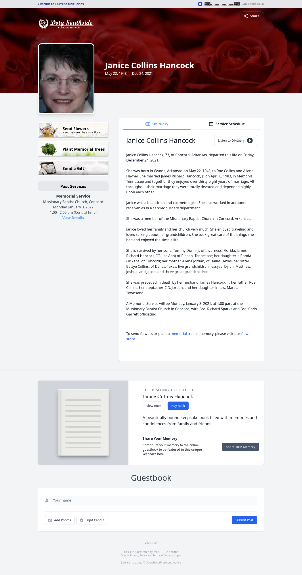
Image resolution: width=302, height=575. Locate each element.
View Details (73, 217)
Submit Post (244, 520)
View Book (153, 406)
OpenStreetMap (156, 562)
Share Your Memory (240, 447)
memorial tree (183, 333)
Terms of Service (163, 555)
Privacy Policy (138, 555)
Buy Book (178, 406)
